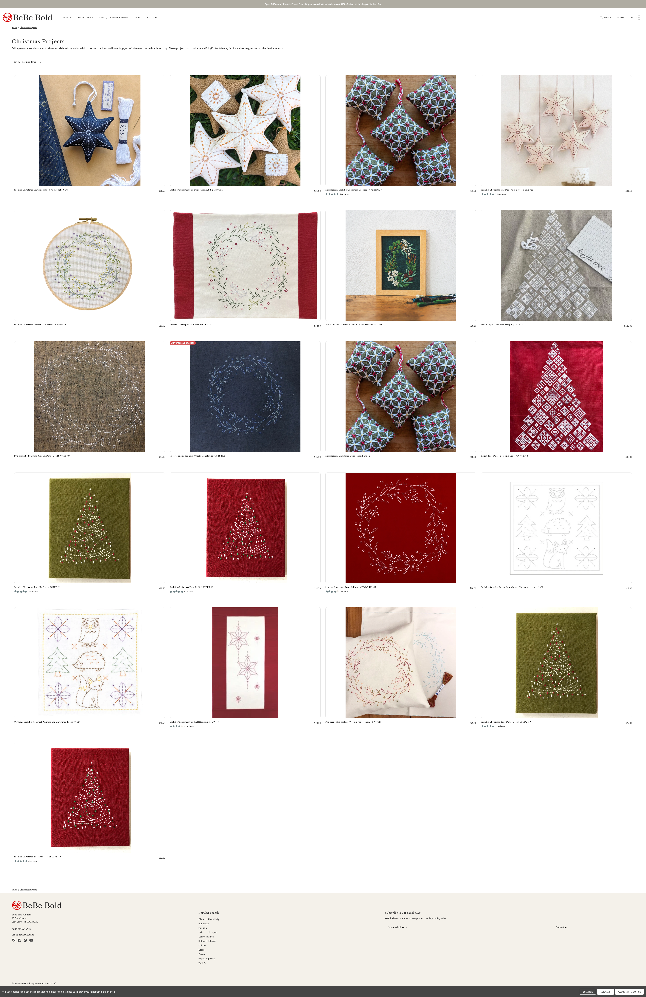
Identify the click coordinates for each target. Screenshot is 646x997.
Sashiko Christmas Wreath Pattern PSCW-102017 (350, 587)
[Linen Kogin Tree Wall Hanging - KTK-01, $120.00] (556, 265)
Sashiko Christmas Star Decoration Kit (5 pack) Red (507, 190)
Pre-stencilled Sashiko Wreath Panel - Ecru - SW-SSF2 (353, 722)
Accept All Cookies (629, 991)
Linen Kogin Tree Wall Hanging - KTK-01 (502, 324)
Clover (202, 954)
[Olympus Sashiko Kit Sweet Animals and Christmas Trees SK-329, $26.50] (89, 662)
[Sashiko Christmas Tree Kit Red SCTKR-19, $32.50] (245, 528)
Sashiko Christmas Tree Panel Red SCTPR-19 (37, 856)
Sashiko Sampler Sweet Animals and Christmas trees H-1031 (512, 587)
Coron (202, 949)
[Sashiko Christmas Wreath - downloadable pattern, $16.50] (89, 265)
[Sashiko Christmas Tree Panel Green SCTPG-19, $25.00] (556, 662)
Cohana (202, 945)
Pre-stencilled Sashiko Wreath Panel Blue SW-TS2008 (197, 456)
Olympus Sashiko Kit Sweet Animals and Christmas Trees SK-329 (47, 722)
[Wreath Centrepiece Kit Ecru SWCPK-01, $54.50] (245, 265)
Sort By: (17, 62)
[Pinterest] (25, 940)
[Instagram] (13, 940)
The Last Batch (85, 17)
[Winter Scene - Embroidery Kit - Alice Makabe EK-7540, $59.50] (400, 265)
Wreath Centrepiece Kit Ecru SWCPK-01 (190, 324)
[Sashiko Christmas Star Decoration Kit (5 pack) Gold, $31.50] (245, 130)
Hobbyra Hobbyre (207, 941)
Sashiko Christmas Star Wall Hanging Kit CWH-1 (195, 722)
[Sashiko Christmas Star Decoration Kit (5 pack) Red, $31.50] (556, 130)
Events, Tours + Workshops (113, 17)
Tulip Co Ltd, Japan (208, 932)
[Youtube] (31, 940)
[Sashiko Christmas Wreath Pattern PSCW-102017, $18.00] (400, 528)
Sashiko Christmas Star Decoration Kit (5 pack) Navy (41, 190)
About (137, 17)
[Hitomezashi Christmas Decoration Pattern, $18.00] (400, 396)
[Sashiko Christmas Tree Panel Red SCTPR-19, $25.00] (89, 797)
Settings (588, 991)
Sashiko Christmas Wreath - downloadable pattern (40, 324)
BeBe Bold (204, 923)
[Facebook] (19, 940)
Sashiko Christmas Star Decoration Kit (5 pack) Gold (196, 190)
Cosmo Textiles (206, 936)
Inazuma (203, 927)
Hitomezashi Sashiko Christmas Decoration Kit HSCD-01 (354, 190)
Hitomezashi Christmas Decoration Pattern (347, 456)
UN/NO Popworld (207, 958)
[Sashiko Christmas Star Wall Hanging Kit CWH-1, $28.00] (245, 662)
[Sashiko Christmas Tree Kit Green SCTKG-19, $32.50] (89, 528)
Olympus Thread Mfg (209, 919)
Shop (65, 17)
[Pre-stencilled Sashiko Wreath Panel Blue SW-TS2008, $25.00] (245, 396)
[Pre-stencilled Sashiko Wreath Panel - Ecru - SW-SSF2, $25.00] (400, 662)
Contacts (152, 17)
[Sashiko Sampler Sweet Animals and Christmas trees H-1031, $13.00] (556, 528)
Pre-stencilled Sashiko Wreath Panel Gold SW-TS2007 (42, 456)
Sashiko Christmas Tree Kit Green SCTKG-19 (37, 587)
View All (202, 962)
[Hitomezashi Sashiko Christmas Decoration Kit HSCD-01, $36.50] (400, 130)
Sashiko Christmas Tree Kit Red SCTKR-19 (191, 587)
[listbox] (32, 62)
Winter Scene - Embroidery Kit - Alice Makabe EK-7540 (353, 324)
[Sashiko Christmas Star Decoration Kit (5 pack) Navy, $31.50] (89, 130)
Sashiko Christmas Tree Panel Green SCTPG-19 (506, 722)
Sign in (620, 17)
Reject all (605, 991)
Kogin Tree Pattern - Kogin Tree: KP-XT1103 (504, 456)
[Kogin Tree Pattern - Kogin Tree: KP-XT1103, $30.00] (556, 396)
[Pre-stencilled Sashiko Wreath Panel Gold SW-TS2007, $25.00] (89, 396)
